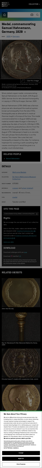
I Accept (21, 453)
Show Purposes (21, 464)
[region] (21, 439)
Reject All (21, 458)
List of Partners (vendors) (11, 448)
